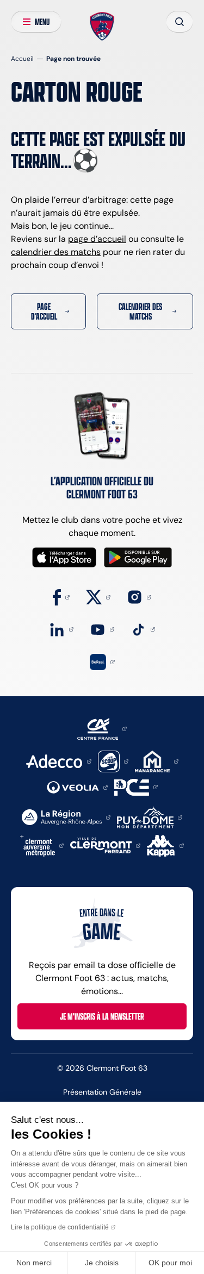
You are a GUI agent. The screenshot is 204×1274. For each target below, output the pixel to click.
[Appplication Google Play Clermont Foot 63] (138, 557)
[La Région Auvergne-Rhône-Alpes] (66, 816)
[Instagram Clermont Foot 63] (139, 596)
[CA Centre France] (102, 728)
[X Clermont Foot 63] (98, 596)
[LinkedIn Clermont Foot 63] (61, 628)
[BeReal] (102, 661)
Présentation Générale (102, 1092)
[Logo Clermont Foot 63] (102, 26)
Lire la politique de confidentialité (60, 1227)
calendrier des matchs (56, 252)
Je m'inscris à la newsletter (102, 1016)
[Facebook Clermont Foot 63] (61, 596)
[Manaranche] (156, 760)
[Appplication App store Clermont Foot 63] (64, 557)
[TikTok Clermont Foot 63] (143, 628)
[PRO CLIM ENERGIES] (136, 786)
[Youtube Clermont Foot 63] (102, 628)
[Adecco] (58, 760)
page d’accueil (97, 239)
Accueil (22, 58)
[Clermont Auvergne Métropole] (42, 845)
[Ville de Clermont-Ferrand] (105, 845)
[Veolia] (77, 787)
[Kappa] (165, 845)
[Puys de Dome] (149, 816)
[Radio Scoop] (113, 760)
